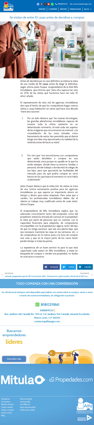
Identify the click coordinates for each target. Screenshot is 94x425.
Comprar (53, 9)
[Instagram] (45, 4)
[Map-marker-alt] (38, 4)
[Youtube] (48, 4)
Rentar (63, 9)
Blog (86, 9)
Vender (42, 9)
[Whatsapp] (52, 4)
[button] (51, 267)
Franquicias (75, 9)
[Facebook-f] (41, 4)
